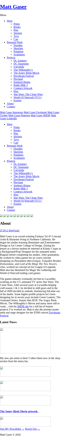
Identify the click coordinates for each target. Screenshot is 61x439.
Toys (16, 36)
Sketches (18, 48)
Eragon (17, 100)
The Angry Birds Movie (26, 72)
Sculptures (19, 54)
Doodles (18, 45)
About (10, 103)
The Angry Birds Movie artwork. (19, 411)
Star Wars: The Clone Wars (28, 94)
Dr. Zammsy (20, 60)
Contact (11, 106)
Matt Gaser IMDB (40, 115)
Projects (11, 57)
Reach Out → (32, 428)
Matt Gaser (13, 7)
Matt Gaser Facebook (35, 112)
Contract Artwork (23, 88)
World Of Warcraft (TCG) (28, 97)
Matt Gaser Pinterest (19, 115)
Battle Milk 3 (21, 85)
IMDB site (23, 306)
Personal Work (15, 42)
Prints (17, 23)
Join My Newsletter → (12, 428)
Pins (16, 30)
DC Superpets (21, 63)
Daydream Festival (24, 75)
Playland (18, 79)
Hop (16, 91)
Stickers (18, 33)
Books (17, 27)
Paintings (18, 51)
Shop (9, 20)
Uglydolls (19, 66)
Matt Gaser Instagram (11, 112)
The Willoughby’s (23, 69)
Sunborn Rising (22, 82)
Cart (16, 39)
